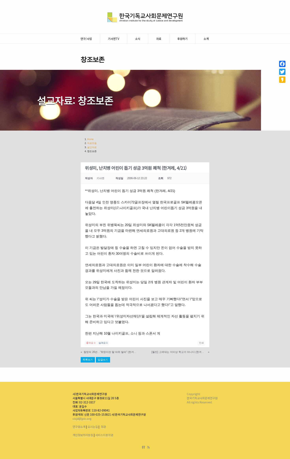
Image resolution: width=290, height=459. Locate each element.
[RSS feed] (148, 447)
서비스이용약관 (104, 435)
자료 (158, 39)
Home (90, 139)
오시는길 (93, 427)
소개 (206, 39)
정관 (103, 427)
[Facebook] (144, 447)
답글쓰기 (103, 359)
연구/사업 (86, 39)
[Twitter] (282, 72)
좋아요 (90, 343)
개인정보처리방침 (83, 435)
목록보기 (88, 359)
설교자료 (92, 147)
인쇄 (201, 343)
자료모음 (92, 143)
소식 (137, 39)
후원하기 (182, 39)
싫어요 (103, 343)
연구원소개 (79, 427)
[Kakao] (282, 80)
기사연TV (113, 39)
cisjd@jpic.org (82, 419)
